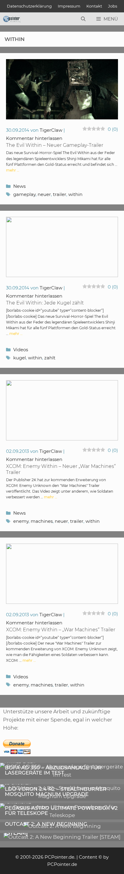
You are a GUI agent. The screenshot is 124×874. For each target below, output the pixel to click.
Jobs (112, 6)
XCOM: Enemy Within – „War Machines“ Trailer (60, 630)
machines (42, 521)
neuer (44, 194)
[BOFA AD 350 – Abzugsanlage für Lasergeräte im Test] (62, 775)
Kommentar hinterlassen (34, 138)
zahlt (49, 358)
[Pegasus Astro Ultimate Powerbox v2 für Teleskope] (62, 815)
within (75, 194)
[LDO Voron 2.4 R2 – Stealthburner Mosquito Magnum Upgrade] (62, 796)
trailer (59, 194)
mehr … (12, 170)
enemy (21, 521)
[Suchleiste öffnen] (83, 19)
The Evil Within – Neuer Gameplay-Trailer (54, 145)
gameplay (24, 194)
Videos (20, 349)
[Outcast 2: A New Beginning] (62, 826)
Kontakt (94, 6)
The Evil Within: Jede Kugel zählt (45, 303)
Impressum (69, 6)
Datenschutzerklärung (29, 6)
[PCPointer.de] (11, 19)
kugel (19, 358)
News (19, 186)
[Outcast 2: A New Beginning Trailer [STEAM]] (62, 837)
